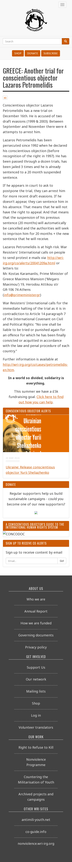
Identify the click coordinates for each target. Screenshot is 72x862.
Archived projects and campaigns (35, 797)
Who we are (36, 599)
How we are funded (36, 623)
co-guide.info (35, 831)
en (5, 97)
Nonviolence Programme (36, 762)
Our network (36, 679)
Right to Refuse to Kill (35, 747)
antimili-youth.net (36, 819)
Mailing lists (36, 691)
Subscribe (51, 53)
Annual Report (35, 611)
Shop (17, 53)
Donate (32, 53)
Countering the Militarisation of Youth (36, 779)
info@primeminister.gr (22, 295)
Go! (62, 561)
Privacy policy (36, 647)
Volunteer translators (36, 727)
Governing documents (36, 635)
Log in (36, 715)
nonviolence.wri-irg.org (36, 843)
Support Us (36, 667)
